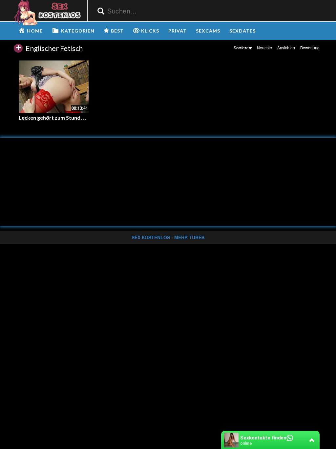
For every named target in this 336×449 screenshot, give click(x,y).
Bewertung (310, 47)
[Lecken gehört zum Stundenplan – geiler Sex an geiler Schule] (54, 86)
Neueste (264, 47)
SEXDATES (242, 31)
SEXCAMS (208, 31)
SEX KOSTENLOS (151, 237)
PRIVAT (177, 31)
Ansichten (286, 47)
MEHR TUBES (189, 237)
